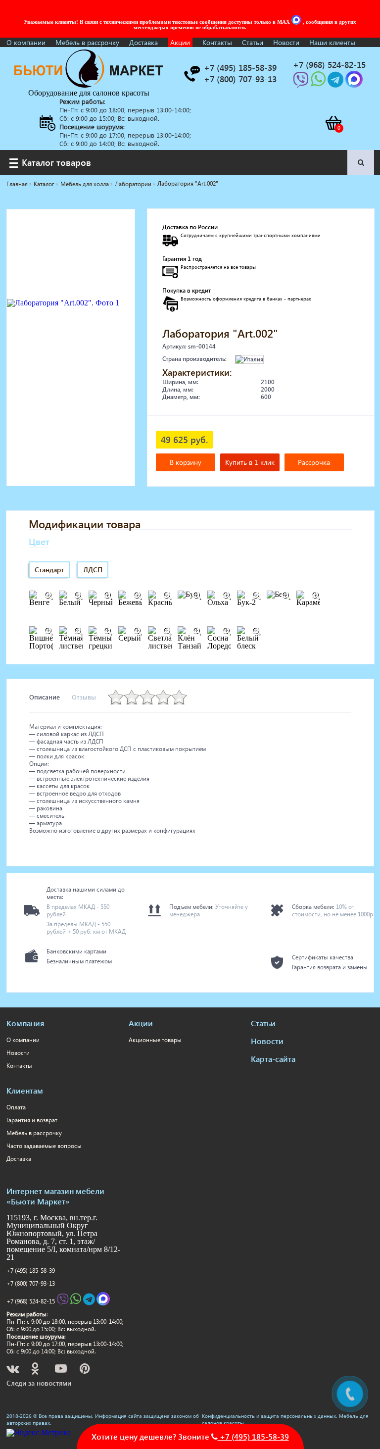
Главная (17, 184)
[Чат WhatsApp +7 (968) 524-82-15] (319, 82)
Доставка (143, 42)
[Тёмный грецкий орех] (108, 631)
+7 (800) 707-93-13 (30, 1283)
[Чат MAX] (297, 22)
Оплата (16, 1107)
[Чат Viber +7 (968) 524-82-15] (302, 82)
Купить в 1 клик (250, 462)
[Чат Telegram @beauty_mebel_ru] (336, 82)
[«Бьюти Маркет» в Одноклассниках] (36, 1370)
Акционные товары (155, 1040)
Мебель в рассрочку (87, 42)
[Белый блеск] (256, 631)
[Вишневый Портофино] (48, 631)
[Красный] (167, 595)
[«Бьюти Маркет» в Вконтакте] (13, 1370)
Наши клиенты (332, 42)
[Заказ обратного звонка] (191, 74)
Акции (180, 42)
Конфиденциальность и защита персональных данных (269, 1415)
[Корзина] (333, 123)
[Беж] (286, 595)
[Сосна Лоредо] (227, 631)
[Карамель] (316, 595)
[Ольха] (227, 595)
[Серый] (137, 631)
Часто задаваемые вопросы (44, 1145)
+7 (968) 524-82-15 (30, 1301)
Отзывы (84, 697)
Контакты (217, 42)
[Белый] (78, 595)
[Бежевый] (137, 595)
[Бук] (197, 595)
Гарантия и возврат (31, 1120)
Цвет (39, 541)
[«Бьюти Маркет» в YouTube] (61, 1370)
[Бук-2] (256, 595)
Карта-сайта (273, 1058)
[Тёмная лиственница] (78, 631)
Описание (44, 697)
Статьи (252, 42)
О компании (26, 42)
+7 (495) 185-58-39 (30, 1270)
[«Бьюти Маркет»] (88, 85)
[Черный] (108, 595)
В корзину (185, 462)
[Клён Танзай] (197, 631)
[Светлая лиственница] (167, 631)
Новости (286, 42)
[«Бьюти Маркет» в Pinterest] (86, 1370)
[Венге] (48, 595)
